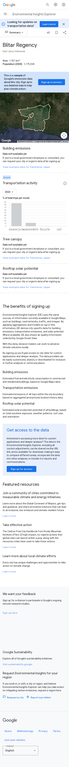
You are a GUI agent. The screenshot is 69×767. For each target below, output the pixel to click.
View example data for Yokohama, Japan (26, 166)
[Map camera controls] (64, 135)
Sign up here (10, 612)
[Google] (10, 720)
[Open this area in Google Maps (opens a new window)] (6, 140)
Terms (65, 141)
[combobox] (16, 33)
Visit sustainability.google (17, 664)
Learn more (9, 515)
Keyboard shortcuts (25, 141)
